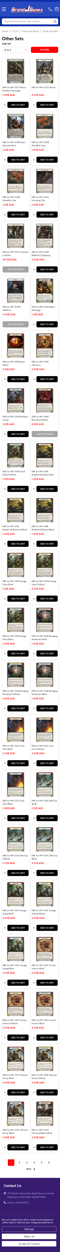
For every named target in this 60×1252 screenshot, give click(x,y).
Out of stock (16, 269)
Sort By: (6, 43)
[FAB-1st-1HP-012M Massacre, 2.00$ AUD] (45, 345)
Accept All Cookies (29, 1243)
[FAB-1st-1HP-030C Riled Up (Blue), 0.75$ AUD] (45, 839)
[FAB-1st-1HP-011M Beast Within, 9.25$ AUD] (16, 345)
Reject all (29, 1236)
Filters (44, 49)
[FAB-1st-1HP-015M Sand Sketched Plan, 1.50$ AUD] (16, 455)
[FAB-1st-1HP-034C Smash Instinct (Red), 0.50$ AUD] (45, 949)
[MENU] (4, 9)
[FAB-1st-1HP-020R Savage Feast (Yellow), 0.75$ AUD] (45, 565)
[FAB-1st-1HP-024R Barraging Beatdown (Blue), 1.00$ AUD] (45, 675)
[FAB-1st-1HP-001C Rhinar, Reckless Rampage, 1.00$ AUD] (16, 71)
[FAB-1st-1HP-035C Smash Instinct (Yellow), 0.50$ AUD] (16, 1004)
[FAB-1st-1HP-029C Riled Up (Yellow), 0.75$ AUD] (16, 839)
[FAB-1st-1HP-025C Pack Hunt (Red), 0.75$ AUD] (16, 729)
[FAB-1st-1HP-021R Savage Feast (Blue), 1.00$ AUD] (16, 620)
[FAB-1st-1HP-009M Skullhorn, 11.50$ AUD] (16, 291)
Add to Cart (18, 104)
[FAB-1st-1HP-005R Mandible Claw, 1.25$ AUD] (16, 181)
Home (5, 31)
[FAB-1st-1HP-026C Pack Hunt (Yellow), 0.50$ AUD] (45, 729)
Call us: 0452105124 (18, 1202)
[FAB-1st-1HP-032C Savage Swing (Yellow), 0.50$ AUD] (45, 894)
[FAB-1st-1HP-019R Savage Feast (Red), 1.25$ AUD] (16, 565)
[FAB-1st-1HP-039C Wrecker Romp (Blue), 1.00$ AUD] (16, 1114)
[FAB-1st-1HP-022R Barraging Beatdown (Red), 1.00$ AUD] (45, 620)
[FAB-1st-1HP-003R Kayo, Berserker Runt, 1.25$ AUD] (16, 126)
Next (29, 1168)
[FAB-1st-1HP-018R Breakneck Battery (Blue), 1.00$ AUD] (45, 510)
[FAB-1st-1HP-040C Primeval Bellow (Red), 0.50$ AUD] (45, 1114)
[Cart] (57, 9)
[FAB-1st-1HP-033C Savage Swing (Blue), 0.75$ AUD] (16, 949)
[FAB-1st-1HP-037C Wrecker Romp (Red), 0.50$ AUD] (16, 1059)
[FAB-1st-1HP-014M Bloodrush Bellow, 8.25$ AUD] (45, 400)
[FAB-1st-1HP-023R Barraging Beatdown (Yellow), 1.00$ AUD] (16, 675)
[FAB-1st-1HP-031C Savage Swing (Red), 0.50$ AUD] (16, 894)
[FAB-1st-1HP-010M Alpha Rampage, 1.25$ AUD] (45, 291)
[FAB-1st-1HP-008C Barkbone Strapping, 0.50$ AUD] (45, 236)
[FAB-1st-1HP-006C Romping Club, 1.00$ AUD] (45, 181)
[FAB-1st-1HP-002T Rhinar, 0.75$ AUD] (45, 71)
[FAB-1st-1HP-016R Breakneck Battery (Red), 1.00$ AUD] (45, 455)
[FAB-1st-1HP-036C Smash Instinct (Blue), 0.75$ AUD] (45, 1004)
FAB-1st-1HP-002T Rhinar (43, 87)
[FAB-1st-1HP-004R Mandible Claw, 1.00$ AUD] (45, 126)
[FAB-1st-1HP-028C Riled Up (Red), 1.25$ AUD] (45, 784)
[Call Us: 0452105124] (51, 9)
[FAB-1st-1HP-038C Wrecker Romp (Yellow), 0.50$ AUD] (45, 1059)
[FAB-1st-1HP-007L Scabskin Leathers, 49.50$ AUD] (16, 236)
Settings (29, 1229)
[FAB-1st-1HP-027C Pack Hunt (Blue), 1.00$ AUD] (16, 784)
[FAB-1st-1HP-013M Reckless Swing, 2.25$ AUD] (16, 400)
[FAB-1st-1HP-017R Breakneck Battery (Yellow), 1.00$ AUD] (16, 510)
